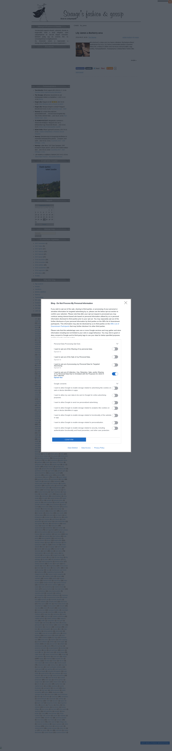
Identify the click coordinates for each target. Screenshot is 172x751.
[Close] (126, 303)
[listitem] (86, 344)
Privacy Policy (99, 448)
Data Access (86, 448)
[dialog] (86, 375)
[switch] (115, 348)
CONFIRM (69, 439)
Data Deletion (73, 448)
